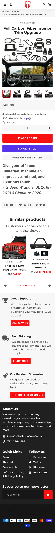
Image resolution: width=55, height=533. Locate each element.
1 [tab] (20, 285)
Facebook (39, 457)
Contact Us (20, 323)
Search (7, 457)
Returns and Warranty (27, 394)
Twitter (37, 462)
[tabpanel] (14, 255)
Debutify (37, 514)
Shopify (17, 514)
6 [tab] (35, 285)
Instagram (40, 472)
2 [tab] (23, 285)
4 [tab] (29, 285)
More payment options (27, 157)
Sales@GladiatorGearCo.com (25, 436)
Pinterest (39, 467)
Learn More (21, 360)
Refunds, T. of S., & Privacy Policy (13, 474)
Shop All (8, 462)
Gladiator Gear (10, 11)
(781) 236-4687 (15, 441)
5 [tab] (32, 285)
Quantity (8, 122)
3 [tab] (26, 285)
